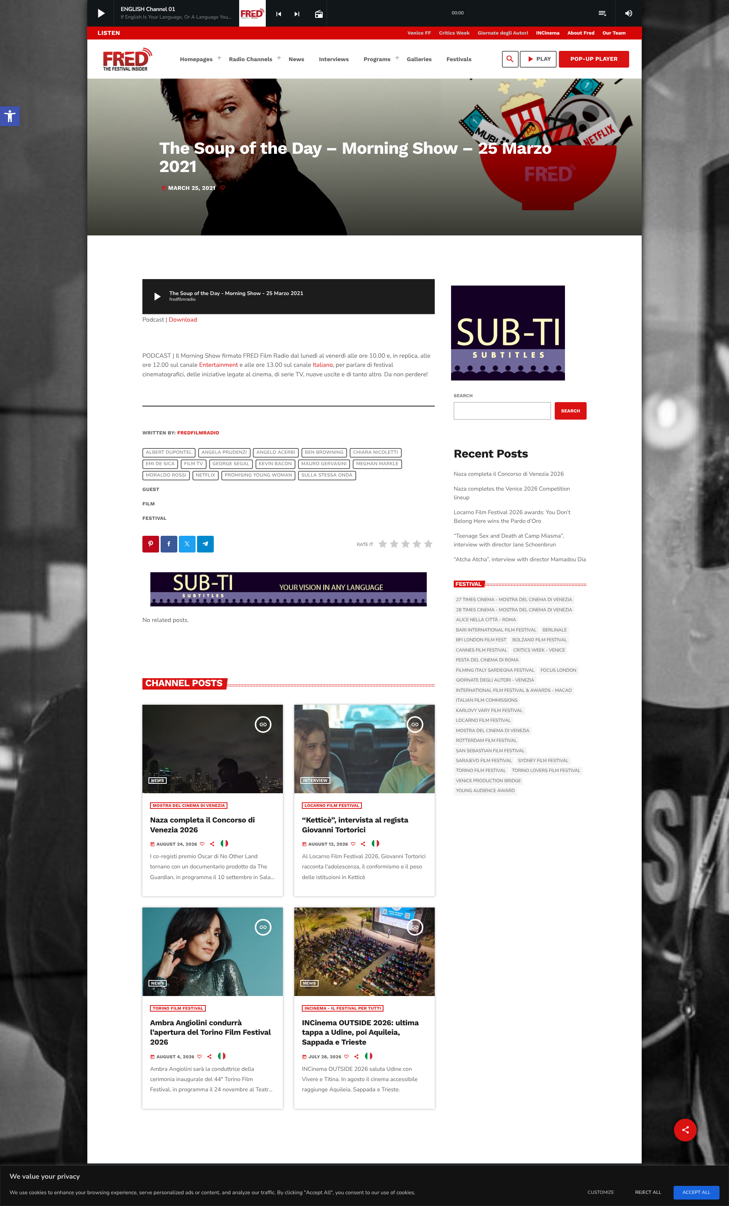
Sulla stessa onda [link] (326, 475)
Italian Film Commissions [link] (487, 701)
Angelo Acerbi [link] (275, 453)
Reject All (648, 1193)
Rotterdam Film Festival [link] (486, 741)
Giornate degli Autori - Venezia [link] (495, 680)
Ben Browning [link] (324, 453)
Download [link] (183, 320)
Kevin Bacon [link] (275, 464)
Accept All (696, 1193)
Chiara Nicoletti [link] (375, 453)
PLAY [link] (538, 59)
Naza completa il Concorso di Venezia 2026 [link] (509, 474)
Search (463, 395)
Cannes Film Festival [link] (481, 650)
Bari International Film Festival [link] (496, 630)
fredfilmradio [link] (198, 433)
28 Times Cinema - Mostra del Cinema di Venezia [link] (514, 610)
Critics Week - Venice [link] (539, 650)
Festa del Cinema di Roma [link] (487, 660)
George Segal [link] (231, 464)
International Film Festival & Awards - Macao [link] (514, 691)
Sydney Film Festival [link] (543, 761)
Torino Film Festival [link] (178, 1008)
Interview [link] (315, 780)
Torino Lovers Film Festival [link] (546, 771)
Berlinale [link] (555, 630)
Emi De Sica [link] (160, 464)
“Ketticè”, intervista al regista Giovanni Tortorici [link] (355, 824)
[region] (364, 1185)
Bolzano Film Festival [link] (539, 640)
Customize (601, 1193)
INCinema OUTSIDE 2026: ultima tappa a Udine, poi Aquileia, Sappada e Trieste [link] (360, 1032)
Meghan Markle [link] (377, 464)
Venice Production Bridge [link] (488, 781)
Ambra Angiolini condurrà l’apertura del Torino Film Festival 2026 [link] (210, 1032)
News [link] (157, 780)
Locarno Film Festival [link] (332, 805)
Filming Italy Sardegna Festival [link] (495, 671)
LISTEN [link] (109, 32)
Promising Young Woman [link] (258, 475)
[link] (10, 116)
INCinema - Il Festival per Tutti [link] (343, 1008)
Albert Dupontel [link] (169, 453)
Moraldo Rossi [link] (166, 475)
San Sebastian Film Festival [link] (490, 751)
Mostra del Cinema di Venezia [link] (189, 805)
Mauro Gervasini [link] (324, 464)
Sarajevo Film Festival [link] (484, 761)
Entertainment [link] (218, 365)
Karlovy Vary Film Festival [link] (489, 711)
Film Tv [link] (193, 464)
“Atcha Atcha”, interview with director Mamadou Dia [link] (520, 560)
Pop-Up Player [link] (594, 58)
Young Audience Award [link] (485, 791)
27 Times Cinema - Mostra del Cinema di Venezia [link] (514, 600)
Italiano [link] (323, 365)
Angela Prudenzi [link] (224, 453)
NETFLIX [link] (205, 475)
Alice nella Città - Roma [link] (486, 620)
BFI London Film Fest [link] (481, 640)
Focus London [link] (558, 671)
